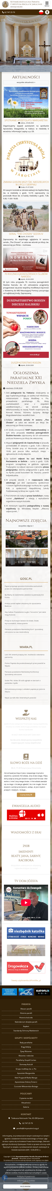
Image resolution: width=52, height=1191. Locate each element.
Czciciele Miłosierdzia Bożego (26, 1086)
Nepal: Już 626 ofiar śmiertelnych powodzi (20, 698)
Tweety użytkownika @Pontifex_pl (26, 980)
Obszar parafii (26, 1009)
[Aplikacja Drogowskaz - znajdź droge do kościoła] (26, 967)
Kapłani (26, 1026)
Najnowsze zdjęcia (26, 522)
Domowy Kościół (26, 1064)
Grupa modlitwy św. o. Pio (26, 1069)
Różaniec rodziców (26, 1055)
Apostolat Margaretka (26, 1073)
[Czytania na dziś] (26, 950)
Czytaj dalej (25, 794)
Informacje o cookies (26, 1180)
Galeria (26, 1107)
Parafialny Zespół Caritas (26, 1060)
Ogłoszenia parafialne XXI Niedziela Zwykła (26, 378)
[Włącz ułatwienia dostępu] (48, 12)
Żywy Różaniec (26, 1051)
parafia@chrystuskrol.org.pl (27, 1128)
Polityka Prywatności (26, 1176)
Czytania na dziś (25, 1098)
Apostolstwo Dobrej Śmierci (26, 1082)
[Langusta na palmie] (26, 991)
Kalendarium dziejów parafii (26, 1022)
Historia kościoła (26, 1017)
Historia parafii (26, 1013)
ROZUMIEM (25, 1186)
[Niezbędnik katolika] (26, 933)
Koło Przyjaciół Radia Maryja (26, 1077)
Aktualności (26, 79)
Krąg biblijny (26, 1047)
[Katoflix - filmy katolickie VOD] (42, 991)
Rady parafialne (26, 1042)
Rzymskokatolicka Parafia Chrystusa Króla (26, 4)
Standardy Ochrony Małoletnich (26, 1030)
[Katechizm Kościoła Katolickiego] (9, 991)
